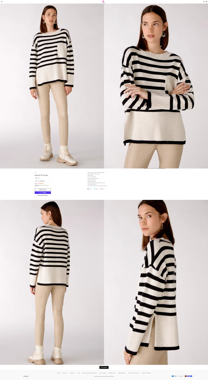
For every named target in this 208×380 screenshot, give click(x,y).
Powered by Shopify (109, 376)
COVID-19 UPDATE (146, 372)
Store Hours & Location (133, 372)
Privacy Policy (102, 372)
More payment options (43, 195)
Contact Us (72, 372)
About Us (65, 372)
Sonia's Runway (101, 376)
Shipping (36, 185)
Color (36, 181)
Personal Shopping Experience (89, 372)
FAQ (79, 372)
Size (36, 178)
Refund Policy (112, 372)
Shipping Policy (122, 372)
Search (59, 372)
